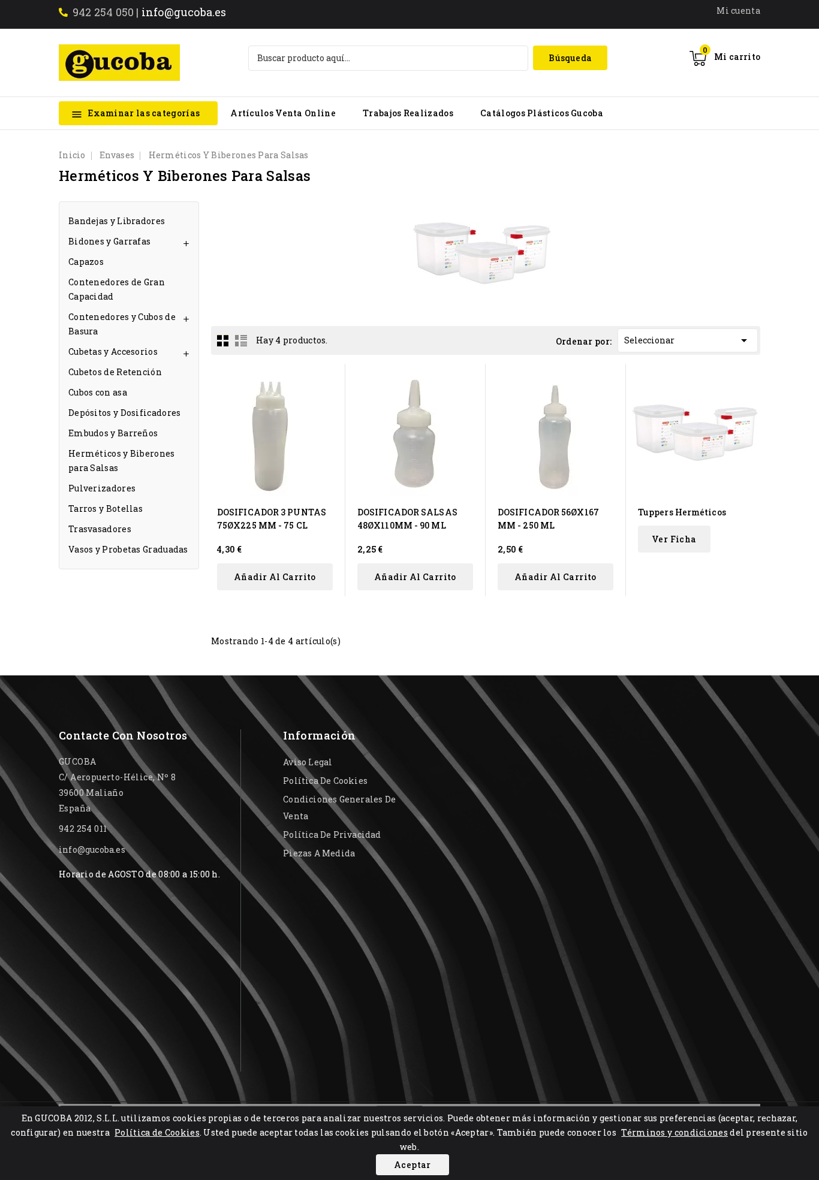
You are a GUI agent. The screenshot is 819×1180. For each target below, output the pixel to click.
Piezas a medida (319, 853)
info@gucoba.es (184, 12)
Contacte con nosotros (123, 735)
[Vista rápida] (328, 380)
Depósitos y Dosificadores (124, 412)
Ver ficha (674, 539)
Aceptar (412, 1164)
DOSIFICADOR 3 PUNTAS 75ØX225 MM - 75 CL (271, 518)
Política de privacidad (332, 834)
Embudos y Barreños (113, 433)
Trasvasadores (99, 529)
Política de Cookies (157, 1132)
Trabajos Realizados (408, 113)
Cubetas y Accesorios (113, 351)
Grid (223, 340)
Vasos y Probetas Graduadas (128, 549)
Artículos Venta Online (283, 113)
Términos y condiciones (674, 1132)
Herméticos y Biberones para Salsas (121, 460)
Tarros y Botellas (105, 508)
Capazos (86, 261)
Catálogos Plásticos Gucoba (541, 113)
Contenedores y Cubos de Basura (122, 324)
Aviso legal (307, 762)
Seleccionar (687, 340)
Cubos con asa (97, 392)
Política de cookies (325, 780)
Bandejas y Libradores (116, 221)
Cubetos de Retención (115, 372)
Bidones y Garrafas (109, 241)
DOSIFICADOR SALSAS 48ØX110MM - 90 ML (407, 518)
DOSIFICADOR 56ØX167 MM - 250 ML (548, 518)
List (241, 340)
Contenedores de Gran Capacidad (116, 289)
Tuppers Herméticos (682, 512)
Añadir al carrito (275, 577)
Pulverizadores (102, 488)
